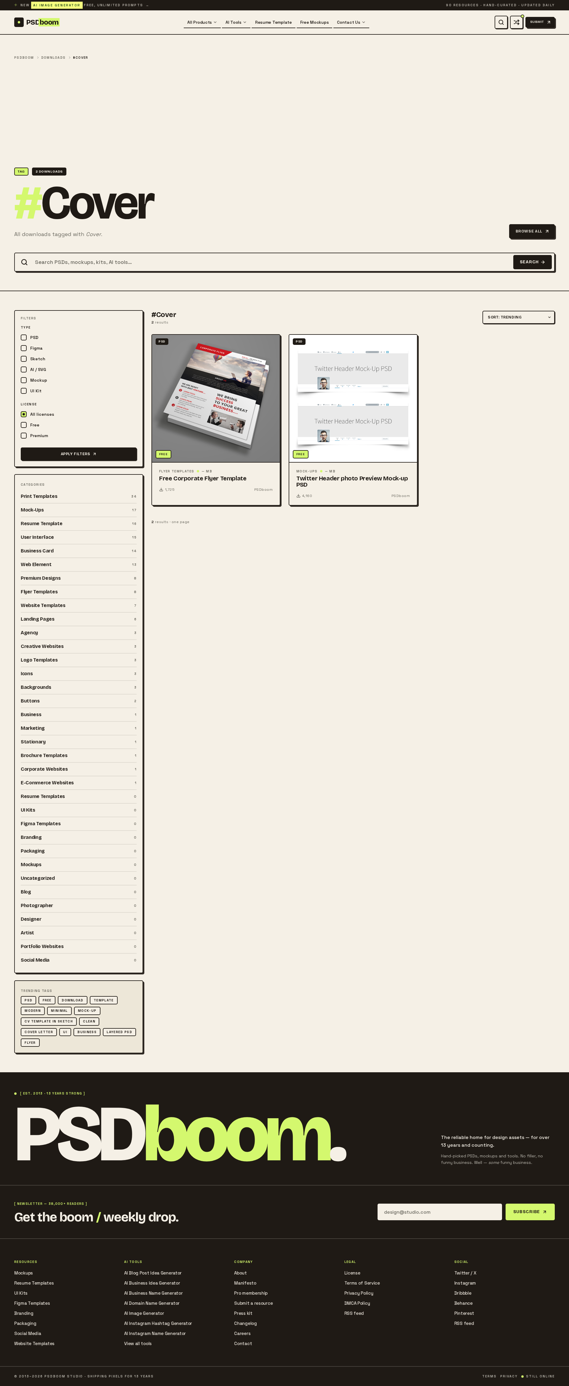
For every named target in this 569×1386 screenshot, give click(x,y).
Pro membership (251, 1293)
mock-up (87, 1011)
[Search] (501, 22)
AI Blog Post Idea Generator (153, 1273)
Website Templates (34, 1343)
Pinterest (464, 1313)
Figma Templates (32, 1303)
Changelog (245, 1323)
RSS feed (354, 1313)
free (47, 1000)
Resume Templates (34, 1283)
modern (33, 1011)
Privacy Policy (358, 1293)
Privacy (509, 1376)
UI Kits (21, 1293)
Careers (242, 1333)
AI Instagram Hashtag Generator (158, 1323)
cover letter (39, 1032)
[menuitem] (202, 22)
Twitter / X (465, 1273)
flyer (30, 1043)
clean (89, 1021)
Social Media (27, 1333)
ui (65, 1032)
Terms (489, 1376)
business (87, 1032)
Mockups (23, 1273)
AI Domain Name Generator (152, 1303)
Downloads (53, 57)
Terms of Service (362, 1283)
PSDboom (24, 57)
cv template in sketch (49, 1021)
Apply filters (75, 454)
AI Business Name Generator (153, 1293)
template (104, 1000)
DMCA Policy (357, 1303)
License (352, 1273)
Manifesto (245, 1283)
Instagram (465, 1283)
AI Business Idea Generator (152, 1283)
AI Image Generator (144, 1313)
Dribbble (462, 1293)
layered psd (119, 1032)
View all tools (138, 1343)
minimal (59, 1011)
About (240, 1273)
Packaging (25, 1323)
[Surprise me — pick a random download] (516, 22)
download (73, 1000)
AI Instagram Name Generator (155, 1333)
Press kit (243, 1313)
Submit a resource (253, 1303)
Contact (243, 1343)
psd (28, 1000)
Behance (463, 1303)
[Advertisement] (284, 114)
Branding (23, 1313)
